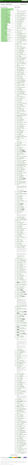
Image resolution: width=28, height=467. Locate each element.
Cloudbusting (21, 232)
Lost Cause (19, 107)
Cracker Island (25, 114)
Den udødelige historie (6, 21)
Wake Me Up (20, 134)
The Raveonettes (18, 81)
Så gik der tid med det (8, 22)
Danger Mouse (20, 39)
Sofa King (21, 100)
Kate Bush (18, 232)
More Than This (21, 236)
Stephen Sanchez (19, 169)
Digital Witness (21, 49)
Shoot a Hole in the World (21, 233)
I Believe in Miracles (22, 331)
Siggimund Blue (21, 30)
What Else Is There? (21, 127)
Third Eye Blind (18, 87)
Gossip (2, 32)
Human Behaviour (20, 171)
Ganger (17, 55)
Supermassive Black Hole (21, 217)
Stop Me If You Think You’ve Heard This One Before (21, 34)
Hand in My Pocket (23, 440)
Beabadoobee (18, 77)
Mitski (17, 129)
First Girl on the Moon (6, 20)
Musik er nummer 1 (24, 312)
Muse (17, 217)
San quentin (21, 195)
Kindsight (18, 295)
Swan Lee (18, 432)
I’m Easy (21, 76)
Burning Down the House (23, 442)
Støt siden (2, 464)
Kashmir (18, 430)
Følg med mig (20, 32)
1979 (23, 71)
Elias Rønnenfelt (18, 170)
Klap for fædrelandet (21, 59)
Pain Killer (25, 261)
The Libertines (3, 35)
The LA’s (18, 258)
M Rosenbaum (18, 421)
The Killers (18, 132)
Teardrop (22, 240)
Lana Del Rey (18, 78)
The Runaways (18, 190)
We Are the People (23, 17)
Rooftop (20, 123)
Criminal (21, 133)
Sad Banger (24, 322)
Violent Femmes (18, 425)
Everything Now (7, 25)
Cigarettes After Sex (19, 418)
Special (19, 31)
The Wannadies (18, 106)
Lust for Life (20, 46)
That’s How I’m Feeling (7, 33)
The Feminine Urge (24, 224)
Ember (21, 75)
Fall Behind (5, 26)
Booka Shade (18, 311)
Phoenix (18, 99)
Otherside (23, 222)
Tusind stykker (21, 374)
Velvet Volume (18, 168)
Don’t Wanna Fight (23, 13)
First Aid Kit (18, 45)
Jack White (3, 33)
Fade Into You (21, 152)
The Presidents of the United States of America (22, 201)
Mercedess (21, 97)
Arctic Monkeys (18, 136)
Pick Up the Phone (22, 157)
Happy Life (23, 373)
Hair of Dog (20, 209)
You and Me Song (23, 106)
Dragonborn (3, 29)
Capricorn (22, 153)
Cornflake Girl (21, 125)
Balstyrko (18, 173)
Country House (20, 227)
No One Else (22, 170)
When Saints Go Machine (19, 109)
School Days (22, 190)
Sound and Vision (7, 28)
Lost (19, 180)
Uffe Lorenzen (20, 312)
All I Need (24, 162)
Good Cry (21, 16)
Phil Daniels (21, 286)
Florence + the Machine (4, 31)
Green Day (18, 198)
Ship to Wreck (9, 31)
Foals (17, 134)
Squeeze (18, 315)
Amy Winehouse (18, 230)
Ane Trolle (18, 123)
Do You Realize (23, 436)
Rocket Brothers (21, 441)
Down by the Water (22, 428)
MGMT (17, 66)
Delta (17, 204)
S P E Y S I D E (5, 8)
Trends (1, 0)
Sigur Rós (18, 225)
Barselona (3, 11)
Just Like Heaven (21, 279)
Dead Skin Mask (20, 196)
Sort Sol (17, 30)
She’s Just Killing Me (21, 191)
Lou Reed (18, 92)
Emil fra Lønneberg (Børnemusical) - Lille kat (20, 288)
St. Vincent (18, 49)
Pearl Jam (18, 41)
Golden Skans (20, 89)
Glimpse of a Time (22, 113)
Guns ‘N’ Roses (18, 200)
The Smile (18, 150)
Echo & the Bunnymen (19, 160)
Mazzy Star (18, 152)
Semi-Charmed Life (23, 87)
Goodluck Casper (23, 186)
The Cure (18, 146)
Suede (17, 262)
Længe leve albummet (19, 366)
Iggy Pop (18, 46)
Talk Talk (18, 177)
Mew (17, 31)
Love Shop (18, 91)
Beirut (17, 221)
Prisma (2, 20)
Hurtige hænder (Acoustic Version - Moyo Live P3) (22, 165)
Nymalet (18, 32)
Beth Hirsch (21, 162)
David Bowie (3, 28)
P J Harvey (18, 428)
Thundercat (22, 114)
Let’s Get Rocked (22, 207)
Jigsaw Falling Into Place (23, 37)
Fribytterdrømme (18, 48)
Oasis (17, 420)
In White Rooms (22, 311)
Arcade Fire (3, 25)
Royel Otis (18, 100)
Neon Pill (22, 439)
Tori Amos (18, 125)
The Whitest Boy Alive (19, 72)
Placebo (18, 110)
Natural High (20, 104)
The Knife (18, 148)
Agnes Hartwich (18, 138)
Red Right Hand (25, 156)
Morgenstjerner (22, 48)
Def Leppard (18, 207)
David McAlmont (21, 322)
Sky (20, 242)
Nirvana (17, 51)
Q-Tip (24, 358)
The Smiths (18, 33)
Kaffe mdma (20, 173)
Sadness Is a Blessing (21, 327)
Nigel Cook (18, 288)
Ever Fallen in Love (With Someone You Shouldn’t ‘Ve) (21, 69)
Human (20, 388)
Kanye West (18, 320)
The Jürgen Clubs (4, 19)
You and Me (20, 296)
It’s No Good (22, 65)
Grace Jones (18, 318)
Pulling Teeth (21, 198)
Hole (17, 83)
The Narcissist (20, 88)
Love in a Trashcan (23, 245)
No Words (20, 150)
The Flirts (18, 308)
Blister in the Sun (23, 425)
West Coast (21, 379)
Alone (20, 146)
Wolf (20, 45)
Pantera (17, 205)
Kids (19, 66)
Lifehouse (18, 296)
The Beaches (18, 93)
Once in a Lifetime (22, 79)
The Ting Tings (18, 351)
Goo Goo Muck (22, 206)
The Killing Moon (24, 160)
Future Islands (18, 40)
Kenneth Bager (18, 319)
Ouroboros (19, 307)
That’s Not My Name (23, 351)
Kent (17, 234)
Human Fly (21, 167)
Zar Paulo (18, 59)
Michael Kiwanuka (4, 39)
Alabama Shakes (18, 13)
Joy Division (18, 115)
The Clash (18, 434)
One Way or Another (21, 130)
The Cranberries (18, 417)
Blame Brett (21, 223)
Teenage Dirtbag (21, 352)
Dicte (17, 233)
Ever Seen (21, 77)
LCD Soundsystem (19, 94)
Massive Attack (18, 154)
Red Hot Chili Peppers (19, 35)
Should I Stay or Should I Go (23, 434)
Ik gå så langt (21, 429)
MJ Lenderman (3, 40)
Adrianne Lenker (18, 147)
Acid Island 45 (21, 295)
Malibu (19, 83)
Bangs (24, 97)
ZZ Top (17, 191)
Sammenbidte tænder (21, 70)
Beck (19, 18)
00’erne (17, 338)
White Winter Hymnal (22, 427)
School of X (18, 60)
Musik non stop (20, 234)
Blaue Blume (18, 14)
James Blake (3, 34)
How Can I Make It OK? (22, 149)
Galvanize (18, 359)
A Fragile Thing (21, 178)
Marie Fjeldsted (3, 37)
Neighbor (21, 199)
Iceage (17, 261)
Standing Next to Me (24, 103)
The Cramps (18, 167)
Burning (23, 72)
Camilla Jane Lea (20, 141)
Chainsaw (24, 163)
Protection (18, 155)
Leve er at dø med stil (22, 91)
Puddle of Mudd (18, 197)
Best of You (21, 383)
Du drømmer (21, 377)
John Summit (18, 333)
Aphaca (2, 10)
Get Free (20, 192)
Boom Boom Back (22, 18)
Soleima (3, 21)
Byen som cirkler (22, 38)
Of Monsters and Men (19, 85)
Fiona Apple (18, 133)
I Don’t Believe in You (21, 177)
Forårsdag (21, 378)
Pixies (17, 264)
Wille (17, 316)
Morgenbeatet (18, 139)
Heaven (21, 319)
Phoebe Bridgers (18, 424)
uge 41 (17, 5)
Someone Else (21, 416)
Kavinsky (18, 182)
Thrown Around (7, 34)
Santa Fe (20, 221)
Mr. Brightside (21, 132)
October (19, 183)
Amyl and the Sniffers (19, 111)
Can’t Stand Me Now (22, 62)
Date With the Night (23, 166)
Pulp (17, 36)
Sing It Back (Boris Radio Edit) (22, 181)
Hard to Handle (22, 210)
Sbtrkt (17, 323)
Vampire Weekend (19, 153)
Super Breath (24, 39)
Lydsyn (17, 312)
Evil (19, 310)
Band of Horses (18, 422)
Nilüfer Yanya (3, 41)
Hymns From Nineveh (19, 373)
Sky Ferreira (21, 261)
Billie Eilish (18, 158)
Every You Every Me (21, 110)
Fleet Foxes (18, 427)
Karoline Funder (18, 74)
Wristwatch (7, 40)
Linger (21, 417)
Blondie (17, 130)
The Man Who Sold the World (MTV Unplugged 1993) (21, 410)
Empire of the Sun (19, 17)
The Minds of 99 (18, 164)
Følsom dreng (21, 14)
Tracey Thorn (23, 154)
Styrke (19, 55)
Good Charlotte (18, 294)
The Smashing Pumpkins (19, 15)
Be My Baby (22, 175)
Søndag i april (21, 376)
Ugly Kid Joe (18, 199)
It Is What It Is (22, 138)
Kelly (23, 109)
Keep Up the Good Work (21, 126)
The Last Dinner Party (19, 224)
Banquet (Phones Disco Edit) (22, 57)
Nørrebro (19, 204)
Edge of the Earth (22, 93)
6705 (20, 159)
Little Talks (23, 85)
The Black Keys (18, 229)
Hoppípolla (20, 225)
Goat (17, 307)
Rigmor (17, 52)
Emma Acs (18, 101)
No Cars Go (21, 53)
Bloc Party (18, 57)
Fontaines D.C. (3, 9)
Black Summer (23, 35)
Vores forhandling (23, 74)
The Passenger (21, 438)
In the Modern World (8, 9)
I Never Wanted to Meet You (22, 382)
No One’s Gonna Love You (24, 422)
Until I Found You (23, 169)
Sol (19, 86)
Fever (20, 101)
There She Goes (21, 258)
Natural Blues (20, 381)
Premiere (23, 150)
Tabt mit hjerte (21, 375)
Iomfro (17, 70)
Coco (7, 29)
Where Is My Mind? (21, 264)
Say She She (18, 331)
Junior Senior (18, 360)
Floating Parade (8, 39)
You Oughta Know (23, 58)
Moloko (17, 181)
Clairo (2, 27)
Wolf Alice (18, 149)
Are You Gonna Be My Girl (21, 350)
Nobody (19, 129)
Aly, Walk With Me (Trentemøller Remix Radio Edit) (21, 82)
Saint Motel (18, 142)
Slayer (17, 196)
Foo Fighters (18, 383)
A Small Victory (22, 208)
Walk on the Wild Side (22, 92)
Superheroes (18, 416)
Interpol (17, 310)
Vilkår (3, 464)
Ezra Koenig (21, 323)
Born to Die (21, 78)
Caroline (21, 60)
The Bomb (23, 361)
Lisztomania (20, 99)
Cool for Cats (20, 315)
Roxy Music (18, 236)
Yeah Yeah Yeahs (19, 166)
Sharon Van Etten (19, 412)
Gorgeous (18, 104)
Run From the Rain (23, 444)
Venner (10, 23)
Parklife (24, 286)
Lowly (17, 126)
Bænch (2, 26)
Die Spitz (18, 209)
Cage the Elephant (19, 439)
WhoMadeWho (18, 75)
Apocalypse (23, 418)
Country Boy (7, 19)
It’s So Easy (22, 200)
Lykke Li (18, 327)
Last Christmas (22, 294)
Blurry (21, 197)
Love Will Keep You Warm (22, 432)
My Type (21, 142)
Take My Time (21, 360)
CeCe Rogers (18, 334)
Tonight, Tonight (25, 15)
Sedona (21, 239)
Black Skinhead (22, 320)
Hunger (23, 61)
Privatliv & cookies (6, 464)
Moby (17, 381)
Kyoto (21, 424)
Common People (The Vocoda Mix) (22, 36)
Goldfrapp (18, 314)
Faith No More (18, 76)
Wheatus (18, 352)
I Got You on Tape (19, 444)
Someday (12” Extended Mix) (23, 334)
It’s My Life (20, 243)
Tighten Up (22, 229)
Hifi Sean (18, 322)
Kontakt (9, 464)
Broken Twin (18, 113)
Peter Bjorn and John (19, 362)
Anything (22, 147)
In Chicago (21, 333)
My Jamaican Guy (22, 318)
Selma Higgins (18, 73)
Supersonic (20, 420)
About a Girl (20, 212)
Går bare (6, 11)
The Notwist (18, 157)
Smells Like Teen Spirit (21, 51)
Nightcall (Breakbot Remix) (22, 182)
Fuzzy (21, 102)
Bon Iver (3, 8)
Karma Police (21, 96)
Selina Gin (18, 16)
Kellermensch (18, 159)
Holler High (20, 235)
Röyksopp (18, 127)
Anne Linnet (3, 23)
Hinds (17, 18)
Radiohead (18, 37)
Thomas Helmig (6, 23)
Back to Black (22, 230)
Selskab (18, 247)
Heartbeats (20, 148)
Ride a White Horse (21, 314)
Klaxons (17, 89)
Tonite (22, 297)
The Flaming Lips (19, 436)
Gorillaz (17, 114)
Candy (20, 317)
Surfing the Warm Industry (22, 430)
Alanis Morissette (18, 58)
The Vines (18, 192)
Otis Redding (18, 210)
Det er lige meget (21, 52)
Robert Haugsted (20, 349)
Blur (17, 88)
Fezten (17, 298)
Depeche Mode (18, 65)
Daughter (20, 41)
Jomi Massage (18, 38)
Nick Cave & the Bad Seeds (20, 156)
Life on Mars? (21, 105)
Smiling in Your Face (22, 421)
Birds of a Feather (22, 158)
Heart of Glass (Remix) (21, 386)
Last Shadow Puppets (19, 103)
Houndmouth (18, 239)
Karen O (18, 39)
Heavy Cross (5, 32)
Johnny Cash (18, 195)
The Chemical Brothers (19, 358)
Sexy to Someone (6, 27)
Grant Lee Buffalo (19, 102)
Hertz (22, 211)
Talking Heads (18, 79)
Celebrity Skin (20, 435)
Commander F (20, 316)
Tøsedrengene (3, 22)
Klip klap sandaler (6, 24)
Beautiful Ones (20, 262)
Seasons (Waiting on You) (23, 40)
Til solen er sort (6, 10)
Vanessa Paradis (18, 175)
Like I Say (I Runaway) (7, 41)
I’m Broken (20, 205)
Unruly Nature (22, 73)
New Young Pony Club (19, 361)
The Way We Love (22, 168)
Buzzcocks (18, 68)
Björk (17, 171)
